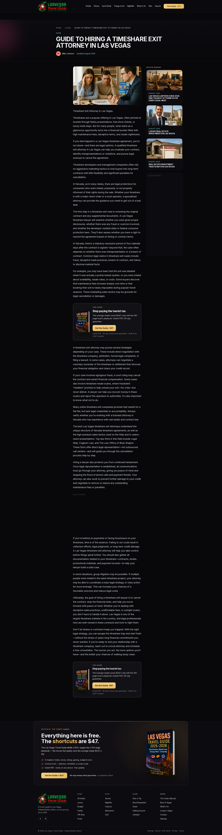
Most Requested (139, 803)
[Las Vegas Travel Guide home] (53, 6)
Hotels (88, 6)
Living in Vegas (166, 811)
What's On (141, 6)
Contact (163, 815)
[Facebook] (40, 818)
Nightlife (130, 6)
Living (68, 28)
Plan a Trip (137, 798)
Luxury (80, 803)
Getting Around (139, 811)
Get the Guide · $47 (104, 328)
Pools (79, 819)
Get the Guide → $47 (54, 775)
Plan (150, 6)
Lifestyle (136, 815)
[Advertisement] (107, 514)
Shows (96, 6)
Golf (107, 815)
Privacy (175, 831)
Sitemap (163, 819)
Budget (80, 807)
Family (80, 811)
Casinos (108, 807)
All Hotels (81, 798)
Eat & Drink (106, 6)
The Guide (174, 6)
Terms (181, 831)
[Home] (56, 798)
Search (158, 6)
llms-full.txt (166, 831)
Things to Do (119, 6)
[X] (46, 818)
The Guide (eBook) (168, 798)
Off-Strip (81, 815)
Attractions (109, 811)
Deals (135, 807)
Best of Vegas (166, 803)
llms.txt (158, 831)
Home (58, 28)
